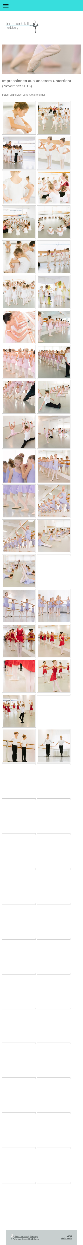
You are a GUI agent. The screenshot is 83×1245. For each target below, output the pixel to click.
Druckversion (21, 1236)
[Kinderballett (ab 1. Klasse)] (19, 327)
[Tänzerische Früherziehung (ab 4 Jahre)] (19, 118)
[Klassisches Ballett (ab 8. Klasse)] (19, 764)
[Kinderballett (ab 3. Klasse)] (19, 466)
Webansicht (66, 1238)
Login (69, 1235)
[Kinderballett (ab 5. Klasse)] (19, 641)
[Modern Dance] (53, 1043)
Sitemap (34, 1236)
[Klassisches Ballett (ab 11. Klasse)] (53, 869)
